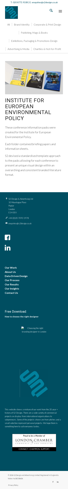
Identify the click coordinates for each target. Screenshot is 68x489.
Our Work (11, 267)
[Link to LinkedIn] (57, 481)
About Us (10, 271)
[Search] (49, 11)
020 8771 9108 (20, 2)
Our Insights (12, 288)
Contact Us (11, 292)
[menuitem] (49, 11)
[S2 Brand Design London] (28, 12)
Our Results (12, 284)
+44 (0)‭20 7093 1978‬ (19, 218)
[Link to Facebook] (53, 481)
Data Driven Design (16, 275)
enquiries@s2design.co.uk (44, 2)
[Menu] (60, 11)
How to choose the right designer (22, 316)
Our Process (12, 280)
